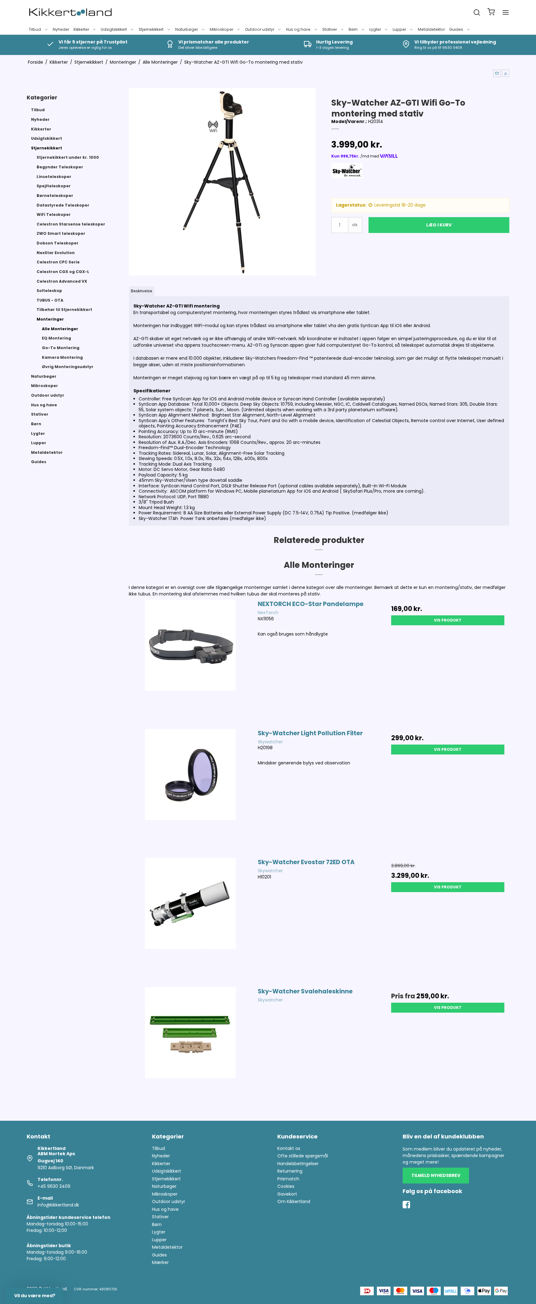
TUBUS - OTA (50, 300)
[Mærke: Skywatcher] (346, 178)
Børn (353, 29)
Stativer (329, 29)
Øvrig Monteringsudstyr (67, 366)
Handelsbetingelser (298, 1163)
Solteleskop (49, 290)
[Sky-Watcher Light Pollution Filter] (190, 790)
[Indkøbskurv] (491, 12)
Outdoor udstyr (259, 29)
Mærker (160, 1262)
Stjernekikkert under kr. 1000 (68, 157)
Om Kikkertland (293, 1201)
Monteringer (50, 319)
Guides (456, 29)
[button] (497, 73)
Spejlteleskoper (54, 186)
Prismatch (288, 1179)
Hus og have (298, 29)
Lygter (375, 29)
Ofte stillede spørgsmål (302, 1156)
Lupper (399, 29)
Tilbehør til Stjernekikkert (64, 309)
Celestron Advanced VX (62, 281)
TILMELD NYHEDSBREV (435, 1175)
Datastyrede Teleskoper (63, 205)
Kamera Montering (62, 357)
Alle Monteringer (60, 328)
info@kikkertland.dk (58, 1205)
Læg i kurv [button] (439, 225)
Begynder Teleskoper (60, 167)
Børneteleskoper (55, 195)
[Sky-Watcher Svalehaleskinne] (190, 1048)
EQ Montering (56, 338)
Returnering (289, 1171)
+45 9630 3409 (54, 1186)
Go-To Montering (60, 347)
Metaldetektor (431, 29)
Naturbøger (186, 29)
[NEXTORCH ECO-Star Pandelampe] (190, 661)
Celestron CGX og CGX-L (63, 271)
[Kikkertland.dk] (70, 12)
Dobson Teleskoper (57, 243)
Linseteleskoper (54, 176)
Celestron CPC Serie (58, 262)
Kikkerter (81, 29)
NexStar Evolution (56, 252)
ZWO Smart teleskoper (61, 233)
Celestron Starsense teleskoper (71, 224)
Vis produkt (448, 620)
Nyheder (61, 29)
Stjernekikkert (151, 29)
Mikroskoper (221, 29)
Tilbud (35, 29)
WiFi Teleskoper (54, 214)
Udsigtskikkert (114, 29)
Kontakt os (288, 1148)
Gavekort (287, 1194)
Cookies (285, 1186)
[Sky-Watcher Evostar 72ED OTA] (190, 919)
